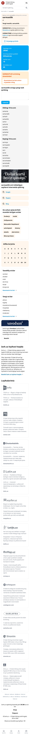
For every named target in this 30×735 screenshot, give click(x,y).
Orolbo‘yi (7, 216)
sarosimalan (6, 158)
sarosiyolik (6, 166)
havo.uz (15, 699)
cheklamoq (6, 310)
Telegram (15, 713)
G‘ (18, 262)
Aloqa (15, 710)
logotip (5, 303)
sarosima (5, 155)
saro (4, 150)
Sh (22, 262)
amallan (5, 277)
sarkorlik (5, 124)
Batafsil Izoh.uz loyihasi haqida (11, 374)
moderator (6, 313)
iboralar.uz (17, 696)
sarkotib (5, 127)
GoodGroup (14, 721)
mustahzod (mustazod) (10, 305)
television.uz (6, 696)
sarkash (5, 116)
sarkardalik (6, 114)
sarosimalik (6, 163)
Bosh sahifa (3, 11)
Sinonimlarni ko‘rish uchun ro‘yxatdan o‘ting (12, 81)
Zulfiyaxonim (8, 220)
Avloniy (17, 228)
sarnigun (5, 147)
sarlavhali (5, 132)
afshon (5, 300)
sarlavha (5, 129)
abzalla (6, 232)
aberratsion (15, 232)
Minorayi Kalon (9, 236)
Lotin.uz (5, 35)
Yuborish (5, 102)
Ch (25, 262)
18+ (24, 721)
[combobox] (15, 7)
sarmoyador (6, 145)
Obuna (6, 721)
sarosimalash (7, 161)
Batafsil (6, 338)
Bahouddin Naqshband (11, 224)
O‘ (15, 262)
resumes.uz (24, 696)
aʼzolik (15, 216)
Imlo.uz (3, 369)
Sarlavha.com (18, 369)
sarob (4, 153)
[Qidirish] (26, 7)
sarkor (5, 122)
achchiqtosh (8, 228)
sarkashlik (6, 119)
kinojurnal (6, 287)
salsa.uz (12, 694)
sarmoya (5, 142)
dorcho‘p (5, 282)
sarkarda (5, 111)
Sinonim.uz (6, 30)
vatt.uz (12, 696)
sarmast (5, 135)
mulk (4, 279)
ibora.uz (7, 694)
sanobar (5, 274)
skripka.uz (17, 694)
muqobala (6, 308)
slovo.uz (23, 694)
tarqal (4, 284)
